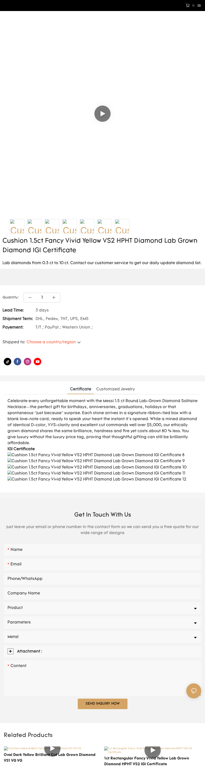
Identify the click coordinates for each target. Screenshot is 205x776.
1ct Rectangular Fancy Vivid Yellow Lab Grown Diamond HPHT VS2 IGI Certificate (146, 761)
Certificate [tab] (80, 389)
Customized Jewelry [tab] (115, 389)
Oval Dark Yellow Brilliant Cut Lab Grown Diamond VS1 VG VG (50, 758)
